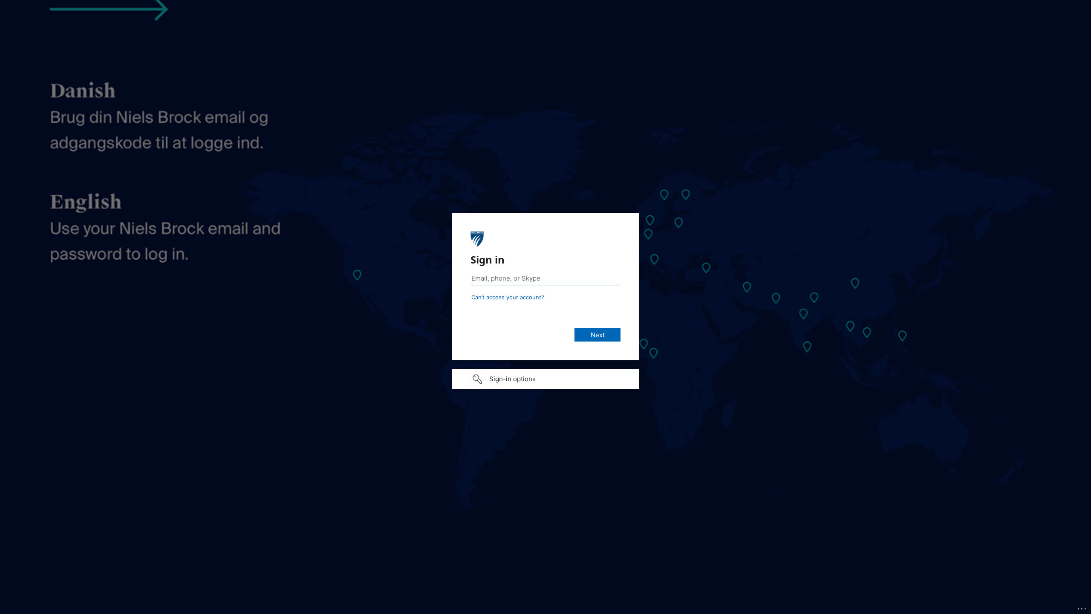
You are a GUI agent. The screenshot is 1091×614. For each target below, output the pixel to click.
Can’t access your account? (507, 297)
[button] (545, 379)
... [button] (1082, 606)
